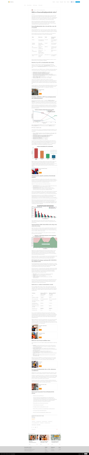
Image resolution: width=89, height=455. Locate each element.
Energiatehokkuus (50, 421)
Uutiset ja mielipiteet (29, 5)
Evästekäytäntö (52, 450)
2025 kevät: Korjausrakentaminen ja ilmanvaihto (32, 442)
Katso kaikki (59, 433)
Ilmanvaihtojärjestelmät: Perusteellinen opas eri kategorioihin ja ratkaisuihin (56, 442)
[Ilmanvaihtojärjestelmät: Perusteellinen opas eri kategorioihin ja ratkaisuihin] (56, 437)
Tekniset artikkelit (40, 5)
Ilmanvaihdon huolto (38, 421)
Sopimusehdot (52, 449)
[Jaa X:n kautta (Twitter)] (33, 427)
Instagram (60, 449)
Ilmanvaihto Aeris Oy (27, 447)
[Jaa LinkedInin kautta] (35, 427)
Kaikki (25, 5)
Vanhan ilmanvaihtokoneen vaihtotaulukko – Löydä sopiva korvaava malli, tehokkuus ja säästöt (44, 442)
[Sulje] (88, 453)
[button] (44, 92)
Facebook (60, 448)
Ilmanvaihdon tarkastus (44, 421)
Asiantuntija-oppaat (35, 5)
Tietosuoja (52, 448)
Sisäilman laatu (33, 421)
